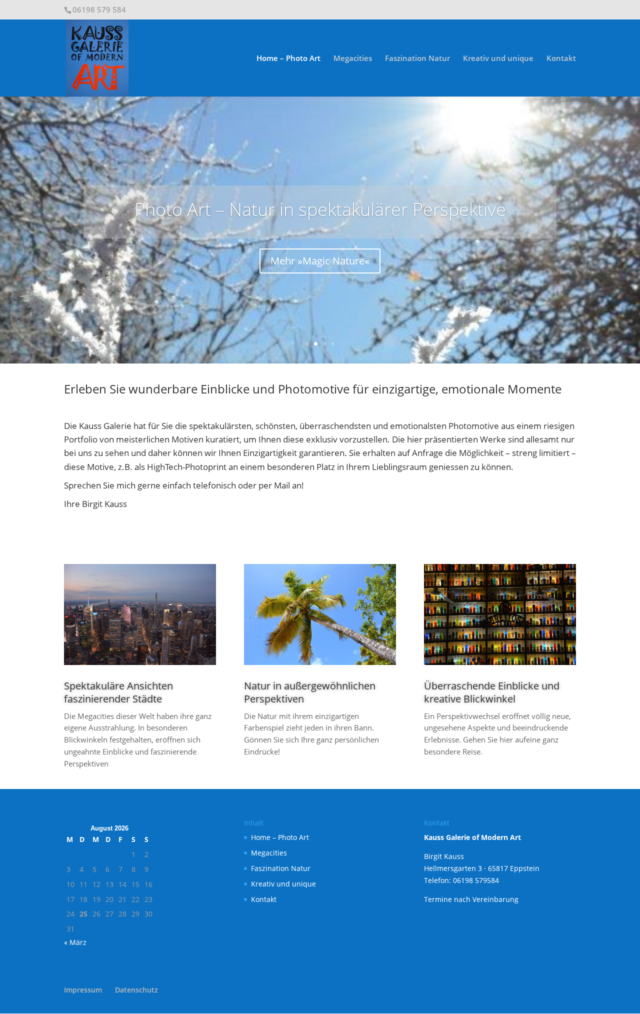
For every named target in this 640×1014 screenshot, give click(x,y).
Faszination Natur (417, 58)
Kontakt (561, 58)
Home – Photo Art (288, 58)
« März (75, 942)
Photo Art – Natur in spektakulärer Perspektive (320, 209)
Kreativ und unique (498, 58)
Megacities (353, 58)
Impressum (83, 989)
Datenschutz (136, 989)
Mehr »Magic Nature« (320, 261)
